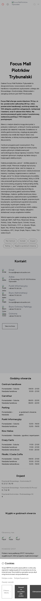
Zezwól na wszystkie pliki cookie (21, 591)
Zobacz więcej (6, 592)
